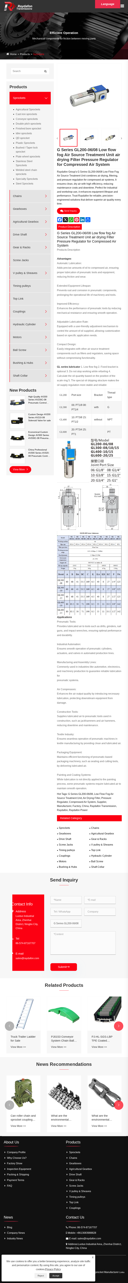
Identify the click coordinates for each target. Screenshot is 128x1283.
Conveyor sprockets (27, 119)
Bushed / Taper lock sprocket (27, 149)
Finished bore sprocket (28, 128)
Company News (16, 1233)
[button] (9, 1026)
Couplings (19, 311)
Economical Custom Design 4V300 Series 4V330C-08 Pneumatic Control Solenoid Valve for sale (39, 435)
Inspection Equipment (19, 1169)
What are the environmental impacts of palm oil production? (62, 1118)
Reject (41, 1275)
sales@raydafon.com (27, 958)
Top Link (18, 298)
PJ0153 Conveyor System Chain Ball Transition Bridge (21, 1039)
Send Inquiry (70, 211)
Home (13, 54)
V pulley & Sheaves (25, 273)
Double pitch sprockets (28, 123)
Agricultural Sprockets (28, 109)
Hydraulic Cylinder (24, 324)
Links (121, 1272)
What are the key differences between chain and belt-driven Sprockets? (104, 1118)
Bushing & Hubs (23, 362)
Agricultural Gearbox (26, 221)
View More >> (18, 1047)
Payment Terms (15, 1180)
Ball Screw (19, 350)
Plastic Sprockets (25, 143)
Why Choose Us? (17, 1158)
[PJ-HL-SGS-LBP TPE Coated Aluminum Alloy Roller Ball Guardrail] (64, 1014)
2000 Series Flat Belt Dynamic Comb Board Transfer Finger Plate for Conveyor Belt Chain (104, 1039)
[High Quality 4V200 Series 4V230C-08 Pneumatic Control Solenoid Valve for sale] (17, 402)
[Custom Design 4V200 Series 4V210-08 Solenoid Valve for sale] (17, 420)
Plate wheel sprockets (28, 156)
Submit (63, 967)
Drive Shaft (20, 234)
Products (25, 54)
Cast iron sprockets (26, 114)
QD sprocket (23, 138)
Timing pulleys (22, 285)
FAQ (9, 1185)
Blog (9, 1227)
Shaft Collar (20, 375)
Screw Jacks (21, 260)
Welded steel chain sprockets (26, 172)
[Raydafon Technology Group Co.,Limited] (18, 6)
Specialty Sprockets (27, 179)
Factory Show (14, 1163)
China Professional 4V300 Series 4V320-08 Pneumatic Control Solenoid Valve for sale (39, 452)
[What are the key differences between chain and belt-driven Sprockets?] (105, 1093)
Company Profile (16, 1152)
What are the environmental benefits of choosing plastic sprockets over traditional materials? (22, 1118)
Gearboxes (20, 208)
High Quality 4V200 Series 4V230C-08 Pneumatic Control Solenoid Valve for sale (39, 399)
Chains (17, 196)
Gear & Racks (21, 247)
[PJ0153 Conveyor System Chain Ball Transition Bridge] (23, 1014)
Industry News (15, 1238)
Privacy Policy (53, 1269)
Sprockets (38, 54)
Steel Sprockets (24, 183)
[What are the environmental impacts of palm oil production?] (64, 1093)
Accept (55, 1275)
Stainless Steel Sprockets (24, 163)
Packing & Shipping (18, 1174)
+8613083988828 (86, 1233)
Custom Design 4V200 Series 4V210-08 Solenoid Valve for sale (39, 417)
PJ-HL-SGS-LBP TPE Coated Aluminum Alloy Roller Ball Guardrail (63, 1039)
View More (19, 469)
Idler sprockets (24, 133)
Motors (17, 337)
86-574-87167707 (25, 943)
